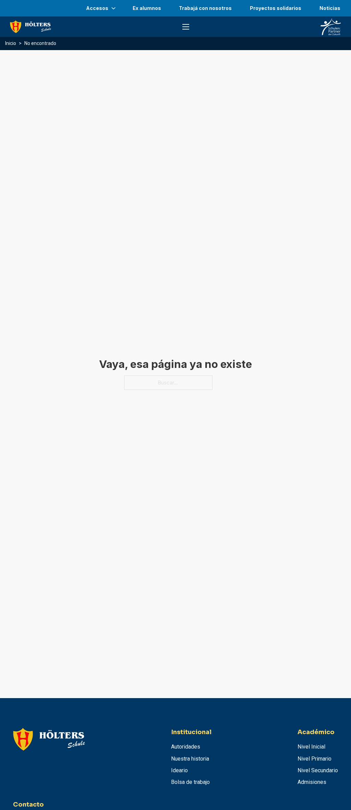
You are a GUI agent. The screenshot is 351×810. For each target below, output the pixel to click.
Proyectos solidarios (275, 8)
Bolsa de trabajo (190, 782)
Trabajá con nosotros (205, 8)
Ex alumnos (147, 8)
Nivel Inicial (311, 746)
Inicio (10, 43)
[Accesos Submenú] (113, 8)
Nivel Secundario (318, 770)
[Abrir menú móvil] (185, 27)
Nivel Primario (314, 758)
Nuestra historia (190, 758)
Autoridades (185, 746)
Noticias (329, 8)
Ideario (179, 770)
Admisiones (312, 782)
